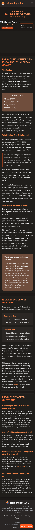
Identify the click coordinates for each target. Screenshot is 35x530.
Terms (17, 518)
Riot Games (28, 507)
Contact (6, 516)
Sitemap (17, 522)
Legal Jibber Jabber (9, 508)
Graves (15, 384)
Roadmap (20, 516)
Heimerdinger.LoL (19, 502)
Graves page (20, 466)
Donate (13, 516)
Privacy (27, 516)
